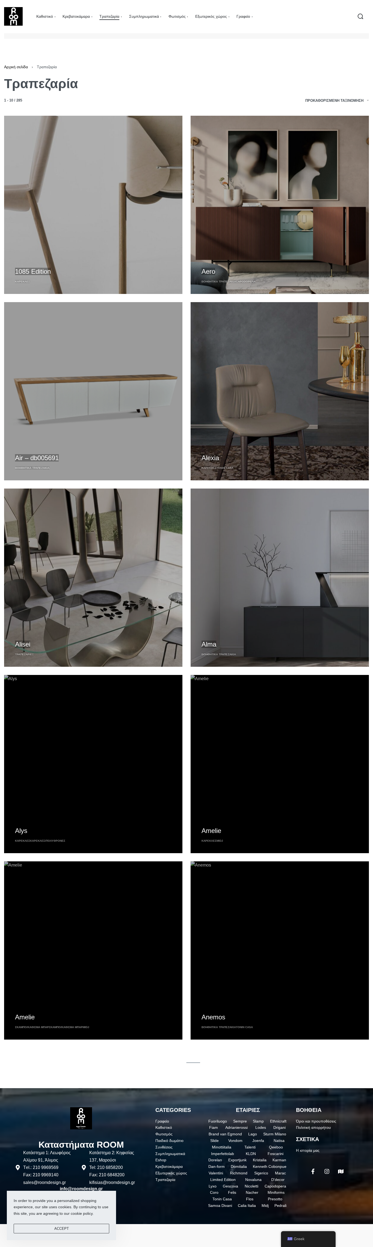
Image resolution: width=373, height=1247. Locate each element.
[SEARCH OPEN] (360, 16)
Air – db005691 (37, 458)
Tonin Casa (225, 467)
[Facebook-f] (313, 1171)
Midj (220, 840)
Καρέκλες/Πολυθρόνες (47, 840)
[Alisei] (93, 578)
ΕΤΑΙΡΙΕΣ (248, 1110)
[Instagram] (327, 1171)
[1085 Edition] (93, 205)
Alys (21, 830)
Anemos (213, 1017)
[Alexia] (280, 391)
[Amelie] (280, 764)
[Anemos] (280, 950)
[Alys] (93, 764)
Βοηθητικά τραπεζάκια (219, 281)
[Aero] (280, 205)
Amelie (211, 830)
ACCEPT (61, 1229)
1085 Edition (33, 271)
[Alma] (280, 578)
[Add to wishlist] (48, 262)
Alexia (210, 458)
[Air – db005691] (93, 391)
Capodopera (246, 281)
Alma (209, 644)
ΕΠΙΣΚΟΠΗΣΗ (27, 262)
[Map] (341, 1171)
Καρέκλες (22, 281)
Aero (208, 271)
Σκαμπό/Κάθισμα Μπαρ (32, 1027)
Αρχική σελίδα (16, 67)
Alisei (22, 644)
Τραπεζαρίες (24, 654)
